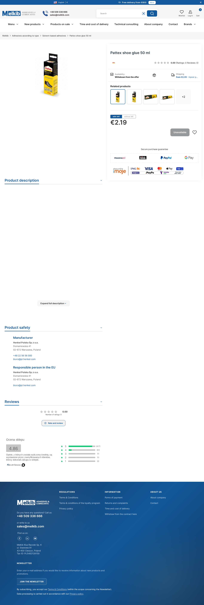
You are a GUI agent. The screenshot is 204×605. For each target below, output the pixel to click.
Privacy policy (66, 508)
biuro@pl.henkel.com (24, 359)
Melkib (5, 35)
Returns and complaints (116, 503)
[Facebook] (19, 538)
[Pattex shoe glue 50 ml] (118, 96)
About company (158, 497)
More (152, 2)
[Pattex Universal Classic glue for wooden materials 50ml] (167, 96)
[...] (51, 73)
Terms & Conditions (68, 497)
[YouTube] (35, 538)
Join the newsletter (32, 581)
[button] (152, 13)
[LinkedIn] (27, 538)
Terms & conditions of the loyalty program (79, 503)
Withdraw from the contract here (121, 514)
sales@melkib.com (30, 526)
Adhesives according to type (25, 35)
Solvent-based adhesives (54, 35)
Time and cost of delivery (117, 508)
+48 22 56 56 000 (22, 355)
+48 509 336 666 (29, 516)
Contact (154, 503)
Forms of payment (113, 497)
